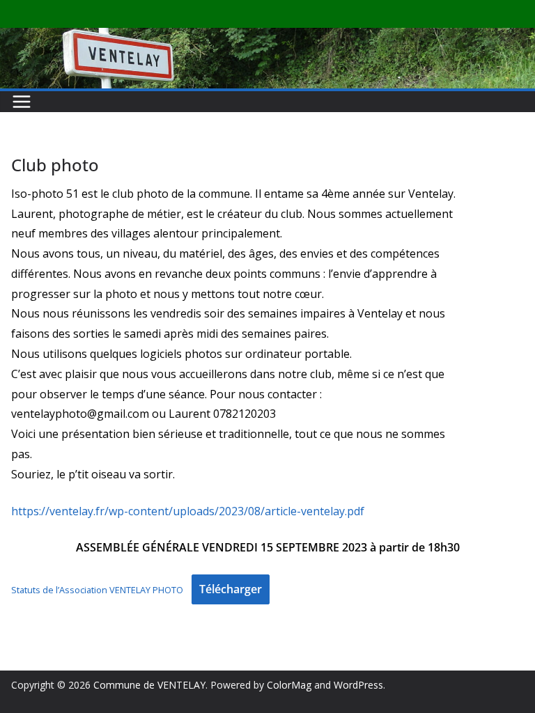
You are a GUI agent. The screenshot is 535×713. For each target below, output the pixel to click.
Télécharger (230, 589)
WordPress (358, 684)
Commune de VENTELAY (149, 684)
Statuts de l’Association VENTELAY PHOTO (97, 589)
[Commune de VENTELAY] (267, 37)
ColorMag (289, 684)
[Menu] (21, 101)
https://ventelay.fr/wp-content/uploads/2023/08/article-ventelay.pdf (187, 511)
